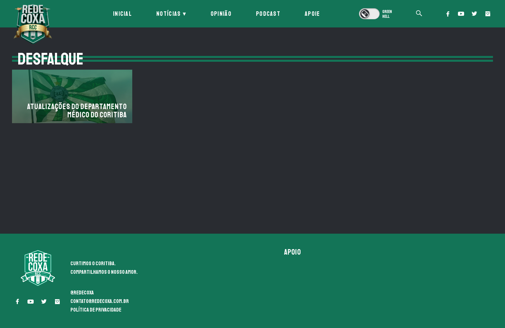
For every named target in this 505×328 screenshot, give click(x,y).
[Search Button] (419, 14)
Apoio (292, 252)
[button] (447, 14)
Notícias (168, 13)
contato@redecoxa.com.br (99, 301)
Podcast (268, 13)
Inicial (122, 13)
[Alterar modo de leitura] (376, 14)
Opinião (221, 13)
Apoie (312, 13)
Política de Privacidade (95, 309)
